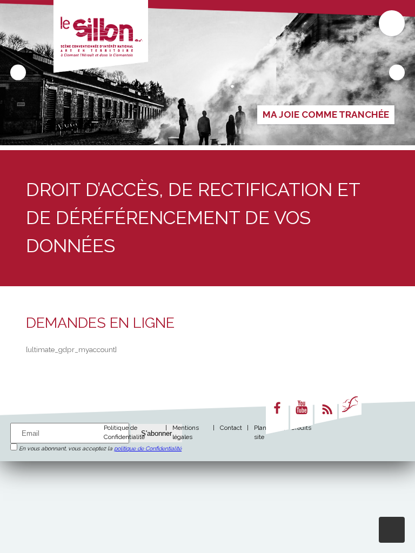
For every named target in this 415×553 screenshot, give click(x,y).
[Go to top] (392, 530)
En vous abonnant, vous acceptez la (99, 448)
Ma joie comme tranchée (326, 114)
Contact (231, 427)
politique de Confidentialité (148, 448)
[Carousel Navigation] (207, 72)
